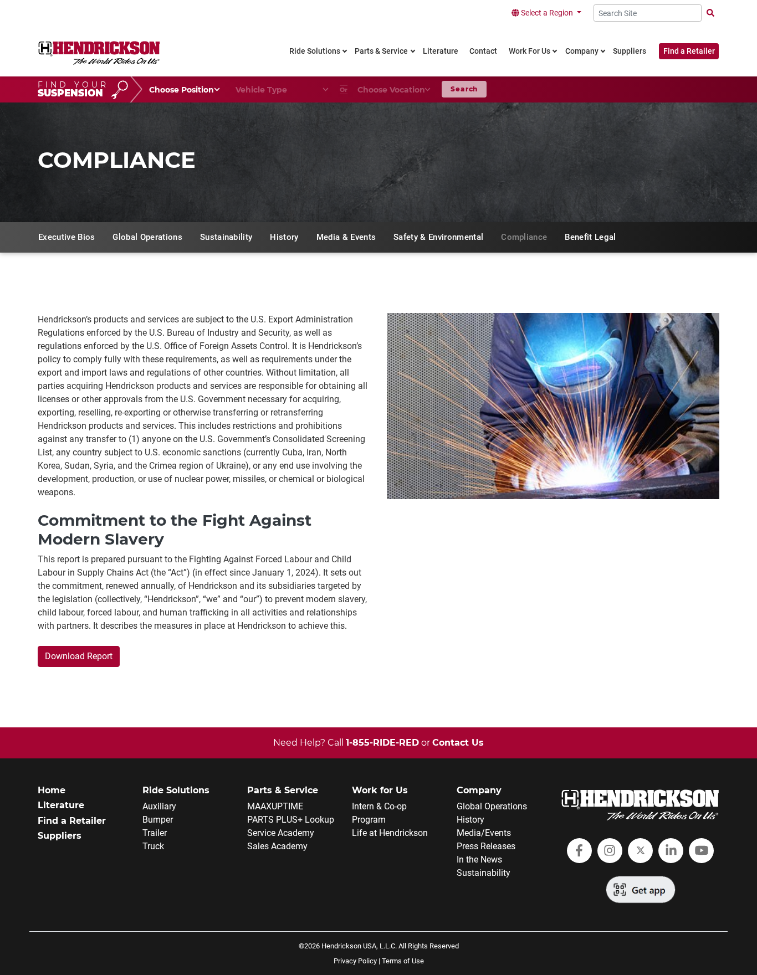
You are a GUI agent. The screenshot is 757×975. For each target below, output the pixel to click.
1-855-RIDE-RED (382, 742)
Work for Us (380, 790)
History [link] (284, 237)
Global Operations (492, 806)
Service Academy (280, 833)
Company (479, 790)
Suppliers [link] (629, 51)
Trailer (154, 833)
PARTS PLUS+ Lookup (290, 819)
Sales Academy (277, 846)
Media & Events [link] (346, 237)
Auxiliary (159, 806)
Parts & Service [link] (381, 51)
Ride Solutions (175, 790)
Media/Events (484, 833)
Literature (61, 805)
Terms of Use (403, 961)
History (470, 819)
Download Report (78, 656)
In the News (479, 859)
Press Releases (486, 846)
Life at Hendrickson (390, 833)
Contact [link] (483, 51)
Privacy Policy (355, 961)
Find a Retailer (689, 51)
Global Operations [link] (147, 237)
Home (51, 790)
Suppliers (59, 835)
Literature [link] (440, 51)
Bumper (157, 819)
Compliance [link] (524, 237)
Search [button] (464, 89)
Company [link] (582, 51)
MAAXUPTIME (275, 806)
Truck (153, 846)
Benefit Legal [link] (590, 237)
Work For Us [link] (529, 51)
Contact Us (458, 742)
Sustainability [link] (226, 237)
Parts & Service (282, 790)
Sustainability (483, 873)
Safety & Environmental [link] (438, 237)
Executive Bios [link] (66, 237)
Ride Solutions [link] (314, 51)
